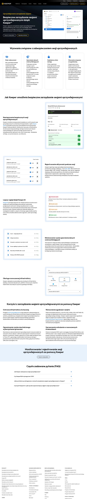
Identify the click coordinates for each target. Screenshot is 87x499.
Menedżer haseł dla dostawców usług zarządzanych (12, 484)
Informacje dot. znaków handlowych (72, 484)
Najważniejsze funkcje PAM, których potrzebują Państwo (74, 475)
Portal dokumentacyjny (33, 489)
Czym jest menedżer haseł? (70, 472)
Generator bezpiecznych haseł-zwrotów (53, 477)
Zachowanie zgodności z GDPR (35, 474)
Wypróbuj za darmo (74, 3)
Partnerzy (69, 1)
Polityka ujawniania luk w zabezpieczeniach (34, 477)
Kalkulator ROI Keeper (49, 482)
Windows (47, 496)
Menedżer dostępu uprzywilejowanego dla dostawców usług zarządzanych (14, 486)
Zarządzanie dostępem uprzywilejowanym (10, 474)
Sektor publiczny (5, 489)
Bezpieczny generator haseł (50, 475)
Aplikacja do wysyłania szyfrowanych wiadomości (52, 479)
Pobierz (34, 3)
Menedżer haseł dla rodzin (7, 494)
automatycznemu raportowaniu (54, 319)
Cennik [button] (30, 3)
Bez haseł (31, 497)
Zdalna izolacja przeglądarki (7, 480)
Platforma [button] (18, 3)
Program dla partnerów (69, 491)
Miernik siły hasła (48, 484)
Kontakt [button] (44, 3)
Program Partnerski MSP (70, 493)
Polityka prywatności (33, 481)
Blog (64, 1)
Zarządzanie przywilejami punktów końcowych (11, 476)
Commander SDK (32, 491)
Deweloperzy (32, 487)
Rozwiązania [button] (24, 3)
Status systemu (32, 483)
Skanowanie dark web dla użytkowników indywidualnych (53, 471)
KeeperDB (4, 478)
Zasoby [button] (39, 3)
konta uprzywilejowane (14, 312)
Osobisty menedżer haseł (7, 492)
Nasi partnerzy (68, 487)
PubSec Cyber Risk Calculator (51, 488)
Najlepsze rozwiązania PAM (70, 470)
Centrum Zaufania (32, 472)
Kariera (66, 482)
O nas (66, 480)
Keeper (6, 4)
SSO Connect (32, 493)
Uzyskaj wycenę (64, 3)
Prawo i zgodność (32, 479)
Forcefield (4, 490)
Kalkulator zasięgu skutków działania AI (53, 486)
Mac (45, 494)
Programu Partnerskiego (70, 489)
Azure (30, 495)
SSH (66, 168)
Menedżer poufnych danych (7, 482)
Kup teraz (82, 3)
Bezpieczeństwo (32, 470)
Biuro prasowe (68, 485)
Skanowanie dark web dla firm (51, 473)
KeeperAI (5, 202)
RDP (69, 168)
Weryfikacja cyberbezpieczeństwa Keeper (53, 490)
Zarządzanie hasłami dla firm (7, 472)
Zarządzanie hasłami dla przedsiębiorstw (10, 470)
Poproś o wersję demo (9, 35)
